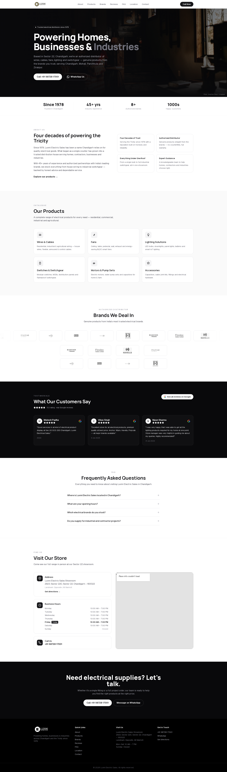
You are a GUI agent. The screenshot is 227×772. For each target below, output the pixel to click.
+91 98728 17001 (53, 644)
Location (134, 4)
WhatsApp (161, 736)
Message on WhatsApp (128, 702)
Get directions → (52, 591)
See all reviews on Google (179, 397)
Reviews (114, 4)
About (80, 4)
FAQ (124, 4)
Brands (103, 4)
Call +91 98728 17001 (48, 76)
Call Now (187, 4)
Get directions (163, 739)
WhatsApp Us (77, 76)
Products (91, 4)
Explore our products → (46, 176)
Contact (145, 4)
